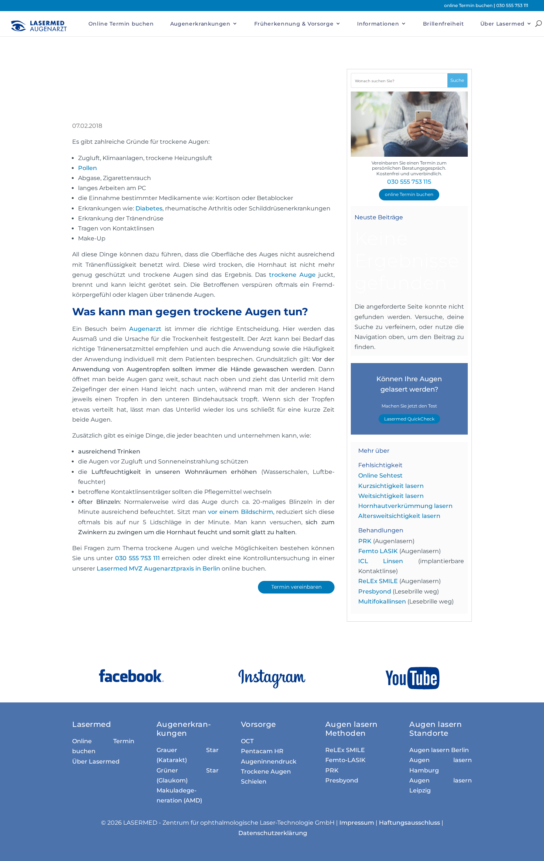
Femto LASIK (378, 551)
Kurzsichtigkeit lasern (391, 485)
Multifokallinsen (382, 601)
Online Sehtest (380, 475)
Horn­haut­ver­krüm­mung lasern (405, 505)
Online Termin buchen (121, 23)
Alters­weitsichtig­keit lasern (399, 515)
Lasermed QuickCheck (409, 419)
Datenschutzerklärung (272, 833)
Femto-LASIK (345, 760)
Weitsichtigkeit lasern (391, 495)
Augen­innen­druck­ (268, 761)
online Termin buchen (469, 5)
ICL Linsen (380, 561)
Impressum (356, 822)
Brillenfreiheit (443, 23)
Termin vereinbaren (296, 587)
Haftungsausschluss (409, 822)
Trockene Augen (266, 771)
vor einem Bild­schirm (240, 511)
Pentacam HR (262, 751)
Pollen (87, 168)
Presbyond (374, 591)
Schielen (253, 781)
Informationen (378, 23)
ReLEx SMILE (378, 581)
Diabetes (148, 208)
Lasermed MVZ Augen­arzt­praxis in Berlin (158, 568)
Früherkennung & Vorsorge (294, 23)
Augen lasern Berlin (439, 750)
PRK (365, 541)
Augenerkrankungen (200, 23)
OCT (247, 741)
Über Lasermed (502, 23)
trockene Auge (292, 274)
